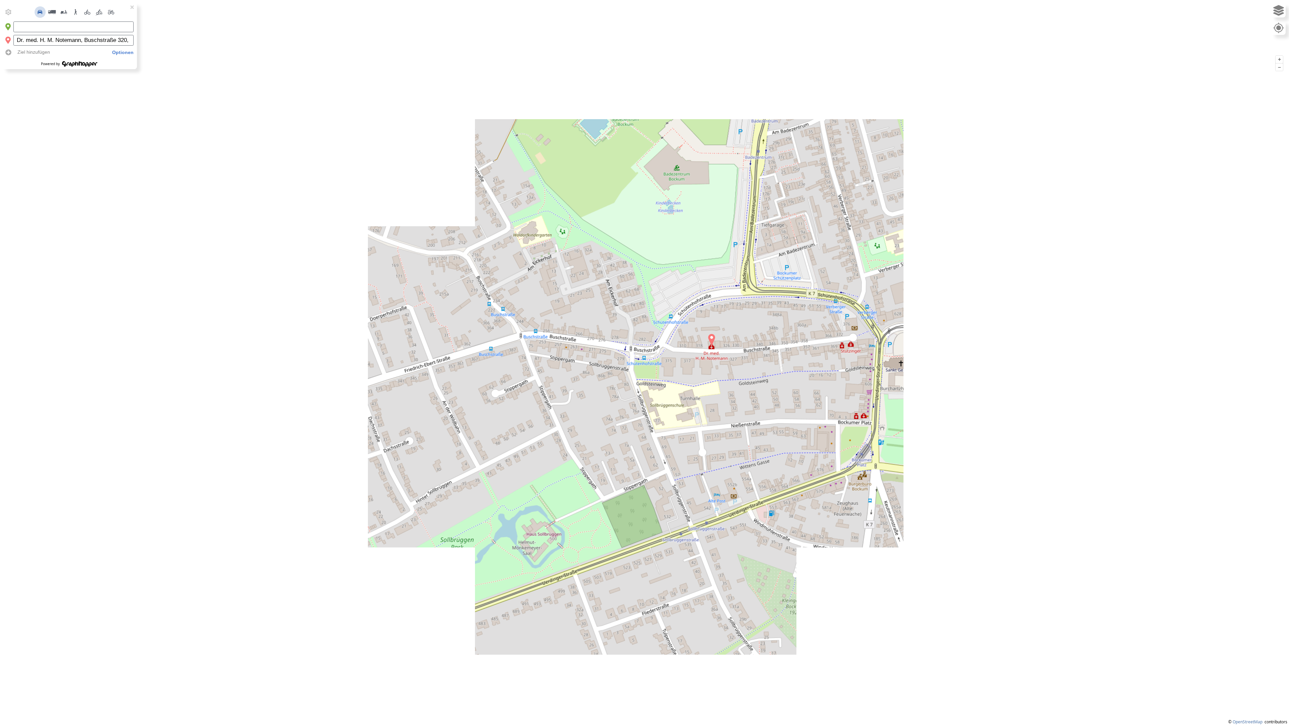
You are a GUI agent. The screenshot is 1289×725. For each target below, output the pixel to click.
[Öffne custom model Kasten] (8, 12)
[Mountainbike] (99, 12)
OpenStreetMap (1247, 722)
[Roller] (63, 12)
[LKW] (52, 12)
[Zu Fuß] (75, 12)
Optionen (123, 52)
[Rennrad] (111, 12)
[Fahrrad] (87, 12)
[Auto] (40, 12)
